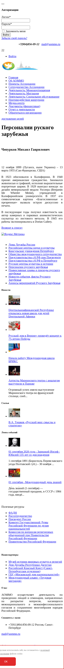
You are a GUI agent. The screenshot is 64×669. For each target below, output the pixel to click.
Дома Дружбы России (22, 244)
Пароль (6, 23)
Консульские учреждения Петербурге (31, 251)
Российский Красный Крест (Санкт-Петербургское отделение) (31, 570)
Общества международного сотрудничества (35, 254)
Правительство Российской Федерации (32, 541)
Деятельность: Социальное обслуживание (34, 96)
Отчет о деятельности (22, 109)
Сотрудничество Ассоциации (26, 87)
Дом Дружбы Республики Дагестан (30, 564)
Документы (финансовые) (24, 106)
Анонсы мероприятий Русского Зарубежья (34, 283)
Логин (6, 16)
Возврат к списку (12, 227)
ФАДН (13, 512)
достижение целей (12, 118)
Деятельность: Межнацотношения (29, 90)
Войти (12, 56)
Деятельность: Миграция (24, 93)
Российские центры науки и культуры (32, 247)
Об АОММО (16, 80)
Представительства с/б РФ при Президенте (35, 257)
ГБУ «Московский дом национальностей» (34, 574)
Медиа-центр (17, 103)
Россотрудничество (20, 515)
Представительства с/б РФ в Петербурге (33, 260)
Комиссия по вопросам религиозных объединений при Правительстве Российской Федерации (31, 535)
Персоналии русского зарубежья (28, 267)
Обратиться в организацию (25, 112)
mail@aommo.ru (50, 44)
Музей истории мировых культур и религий (35, 561)
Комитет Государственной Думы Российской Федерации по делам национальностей (29, 525)
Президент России (20, 519)
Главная (13, 77)
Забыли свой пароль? (14, 38)
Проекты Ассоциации (22, 83)
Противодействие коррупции (26, 99)
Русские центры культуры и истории (31, 263)
